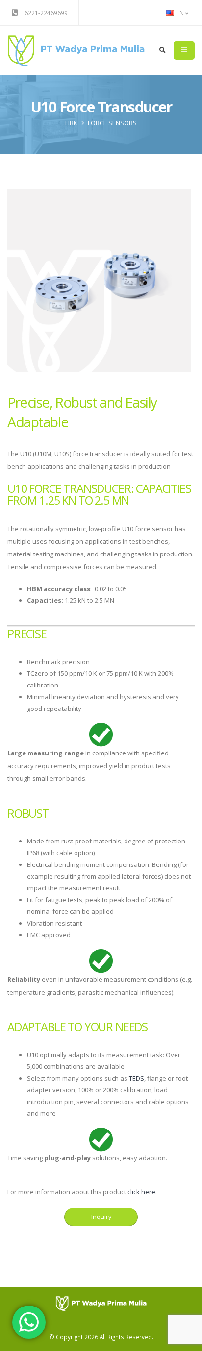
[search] (162, 50)
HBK (71, 123)
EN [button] (180, 13)
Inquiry (101, 1216)
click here (141, 1191)
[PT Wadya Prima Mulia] (76, 49)
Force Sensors (112, 123)
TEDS (136, 1078)
